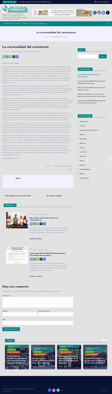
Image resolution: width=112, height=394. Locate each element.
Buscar (81, 50)
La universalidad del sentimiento (58, 37)
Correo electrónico (44, 311)
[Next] (106, 340)
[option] (17, 357)
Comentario (6, 295)
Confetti (13, 51)
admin (7, 51)
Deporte (82, 134)
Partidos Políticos (85, 169)
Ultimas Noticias (28, 51)
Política (82, 173)
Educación (83, 143)
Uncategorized (84, 178)
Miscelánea (42, 23)
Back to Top (105, 390)
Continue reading (36, 238)
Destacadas (20, 51)
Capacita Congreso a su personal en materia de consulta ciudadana (95, 361)
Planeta (70, 169)
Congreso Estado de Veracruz (89, 130)
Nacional (33, 23)
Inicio (45, 37)
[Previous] (103, 340)
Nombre (4, 311)
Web (3, 319)
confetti (48, 166)
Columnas (25, 23)
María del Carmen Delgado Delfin (63, 166)
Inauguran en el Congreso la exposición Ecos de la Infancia (43, 361)
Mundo (82, 160)
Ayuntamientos (8, 23)
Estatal (17, 23)
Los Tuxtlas (83, 152)
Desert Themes (6, 391)
